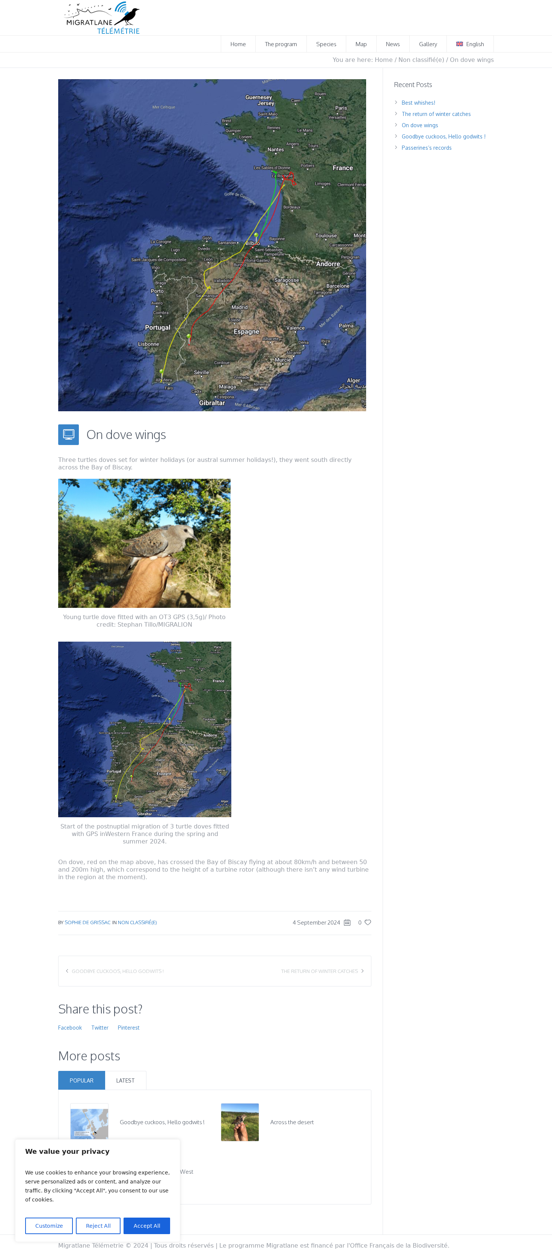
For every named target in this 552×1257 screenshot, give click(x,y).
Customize (49, 1226)
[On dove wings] (212, 244)
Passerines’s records (427, 147)
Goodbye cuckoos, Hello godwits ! (118, 971)
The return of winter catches (319, 971)
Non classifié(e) (421, 59)
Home (384, 59)
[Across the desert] (240, 1122)
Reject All (98, 1226)
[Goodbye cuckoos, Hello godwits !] (89, 1122)
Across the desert (292, 1122)
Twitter (100, 1027)
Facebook (70, 1027)
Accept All (147, 1226)
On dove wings (420, 125)
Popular (82, 1080)
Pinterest (129, 1027)
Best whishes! (418, 102)
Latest (125, 1080)
